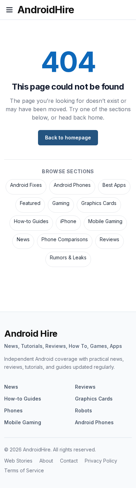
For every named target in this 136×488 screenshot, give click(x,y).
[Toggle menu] (9, 9)
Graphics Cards (98, 203)
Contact (69, 461)
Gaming (60, 203)
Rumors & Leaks (68, 257)
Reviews (109, 239)
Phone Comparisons (64, 239)
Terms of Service (24, 470)
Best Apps (114, 185)
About (46, 461)
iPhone (68, 221)
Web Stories (18, 461)
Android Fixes (26, 185)
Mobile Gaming (105, 221)
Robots (83, 410)
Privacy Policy (101, 461)
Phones (13, 410)
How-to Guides (31, 221)
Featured (30, 203)
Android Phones (72, 185)
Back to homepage (68, 137)
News (23, 239)
